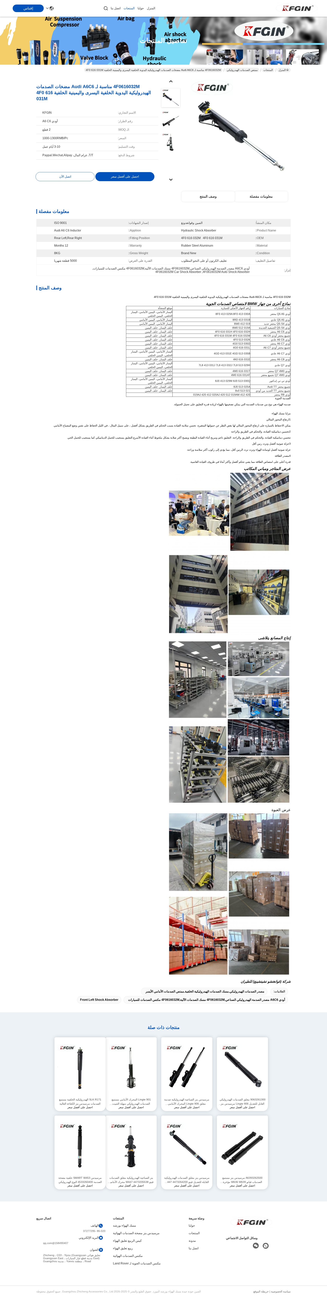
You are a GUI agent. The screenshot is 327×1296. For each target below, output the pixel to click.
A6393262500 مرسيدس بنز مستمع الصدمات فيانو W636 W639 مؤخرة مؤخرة (242, 1180)
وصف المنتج (208, 196)
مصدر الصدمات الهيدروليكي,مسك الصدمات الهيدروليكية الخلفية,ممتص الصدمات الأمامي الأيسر (205, 991)
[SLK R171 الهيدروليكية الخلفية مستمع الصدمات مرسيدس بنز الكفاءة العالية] (80, 1067)
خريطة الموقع (261, 1291)
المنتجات (129, 8)
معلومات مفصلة (261, 196)
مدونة (192, 1240)
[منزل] (251, 1226)
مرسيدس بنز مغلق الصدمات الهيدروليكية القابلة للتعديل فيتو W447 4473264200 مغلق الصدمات (186, 1180)
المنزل (151, 8)
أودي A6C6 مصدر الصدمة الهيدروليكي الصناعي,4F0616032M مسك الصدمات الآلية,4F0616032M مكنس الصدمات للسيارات (206, 999)
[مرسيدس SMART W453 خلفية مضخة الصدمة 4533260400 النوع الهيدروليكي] (80, 1146)
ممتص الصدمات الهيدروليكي (242, 69)
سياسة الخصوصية (281, 1291)
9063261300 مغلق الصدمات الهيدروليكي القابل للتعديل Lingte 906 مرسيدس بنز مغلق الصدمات (242, 1102)
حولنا (141, 8)
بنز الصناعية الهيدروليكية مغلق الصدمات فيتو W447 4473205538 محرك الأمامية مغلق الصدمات (131, 1180)
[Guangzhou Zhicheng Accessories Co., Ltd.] (297, 8)
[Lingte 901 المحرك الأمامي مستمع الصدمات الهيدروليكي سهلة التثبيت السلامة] (131, 1067)
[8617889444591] (265, 1246)
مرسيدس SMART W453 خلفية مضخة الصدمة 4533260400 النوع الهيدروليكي (80, 1179)
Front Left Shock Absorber (99, 999)
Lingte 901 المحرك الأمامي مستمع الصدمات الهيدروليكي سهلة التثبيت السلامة (131, 1102)
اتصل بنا (116, 8)
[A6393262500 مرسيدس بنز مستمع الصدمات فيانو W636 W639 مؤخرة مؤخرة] (242, 1146)
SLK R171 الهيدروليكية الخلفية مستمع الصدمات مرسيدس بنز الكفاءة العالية (80, 1101)
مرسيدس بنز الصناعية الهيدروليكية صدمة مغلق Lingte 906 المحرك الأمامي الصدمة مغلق (186, 1102)
